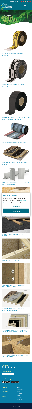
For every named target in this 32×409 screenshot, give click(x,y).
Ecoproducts (5, 391)
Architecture (5, 393)
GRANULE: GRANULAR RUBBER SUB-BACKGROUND (12, 235)
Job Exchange (20, 393)
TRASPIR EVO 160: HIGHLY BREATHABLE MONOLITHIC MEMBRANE (13, 309)
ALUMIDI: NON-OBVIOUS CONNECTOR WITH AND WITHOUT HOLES (15, 183)
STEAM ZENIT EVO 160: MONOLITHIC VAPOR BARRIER (15, 163)
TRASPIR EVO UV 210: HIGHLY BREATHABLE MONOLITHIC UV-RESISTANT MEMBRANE (14, 331)
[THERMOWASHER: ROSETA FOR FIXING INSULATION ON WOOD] (16, 264)
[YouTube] (14, 367)
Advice (18, 395)
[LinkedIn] (8, 367)
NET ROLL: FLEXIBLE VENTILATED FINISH (14, 142)
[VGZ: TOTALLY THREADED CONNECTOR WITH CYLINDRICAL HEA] (16, 336)
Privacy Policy (20, 399)
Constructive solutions (7, 395)
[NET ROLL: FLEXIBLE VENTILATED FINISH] (16, 123)
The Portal (4, 387)
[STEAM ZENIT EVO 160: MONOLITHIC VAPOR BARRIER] (16, 146)
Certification (20, 389)
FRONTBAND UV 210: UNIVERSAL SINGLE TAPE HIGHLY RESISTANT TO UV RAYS (16, 118)
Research (4, 396)
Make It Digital (18, 406)
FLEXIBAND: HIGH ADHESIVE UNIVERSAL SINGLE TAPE (14, 85)
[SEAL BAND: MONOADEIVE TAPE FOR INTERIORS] (16, 29)
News (18, 387)
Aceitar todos (16, 211)
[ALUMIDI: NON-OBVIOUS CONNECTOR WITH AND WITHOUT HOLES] (16, 168)
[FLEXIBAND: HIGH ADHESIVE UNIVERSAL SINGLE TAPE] (16, 59)
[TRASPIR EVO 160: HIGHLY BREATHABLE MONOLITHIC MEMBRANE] (16, 290)
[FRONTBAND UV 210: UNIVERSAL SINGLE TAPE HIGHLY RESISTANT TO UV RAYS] (16, 90)
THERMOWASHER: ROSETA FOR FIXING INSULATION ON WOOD (13, 286)
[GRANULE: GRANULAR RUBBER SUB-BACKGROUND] (16, 217)
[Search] (30, 5)
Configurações (16, 206)
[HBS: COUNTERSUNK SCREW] (16, 239)
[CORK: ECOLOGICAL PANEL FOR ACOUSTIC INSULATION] (16, 188)
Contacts (19, 397)
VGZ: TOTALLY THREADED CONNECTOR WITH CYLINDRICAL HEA (15, 355)
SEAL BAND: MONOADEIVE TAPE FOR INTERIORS (13, 54)
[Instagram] (5, 367)
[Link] (7, 5)
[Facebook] (2, 367)
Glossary (19, 391)
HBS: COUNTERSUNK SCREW (10, 261)
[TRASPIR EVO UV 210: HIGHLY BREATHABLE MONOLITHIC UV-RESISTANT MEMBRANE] (16, 314)
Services (4, 389)
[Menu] (25, 5)
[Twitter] (11, 367)
